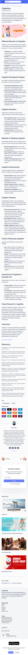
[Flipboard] (15, 416)
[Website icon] (13, 448)
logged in (10, 583)
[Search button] (20, 2)
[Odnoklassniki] (15, 413)
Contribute (4, 608)
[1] (11, 22)
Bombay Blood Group (7, 571)
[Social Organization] (14, 543)
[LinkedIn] (20, 409)
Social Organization (6, 552)
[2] (7, 48)
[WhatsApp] (9, 416)
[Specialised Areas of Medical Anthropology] (14, 524)
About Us (3, 604)
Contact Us (4, 607)
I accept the (15, 483)
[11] (9, 264)
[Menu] (25, 1)
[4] (20, 82)
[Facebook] (4, 409)
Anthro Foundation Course (7, 617)
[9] (14, 234)
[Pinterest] (15, 409)
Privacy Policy (17, 483)
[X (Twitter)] (9, 409)
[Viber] (4, 416)
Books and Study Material (6, 621)
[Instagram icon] (15, 448)
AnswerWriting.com (5, 622)
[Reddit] (4, 413)
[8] (18, 223)
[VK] (9, 413)
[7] (20, 216)
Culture (13, 403)
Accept (10, 652)
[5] (24, 114)
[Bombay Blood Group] (14, 562)
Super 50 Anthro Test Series (7, 620)
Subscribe (14, 480)
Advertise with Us (5, 611)
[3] (11, 55)
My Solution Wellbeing (7, 339)
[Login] (23, 1)
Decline (17, 652)
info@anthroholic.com (11, 636)
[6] (21, 179)
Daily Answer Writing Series (7, 618)
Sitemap (3, 609)
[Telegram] (20, 413)
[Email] (20, 416)
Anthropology (6, 403)
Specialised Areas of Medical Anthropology (12, 533)
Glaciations (4, 514)
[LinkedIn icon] (10, 448)
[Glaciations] (14, 505)
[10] (9, 259)
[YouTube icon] (18, 448)
